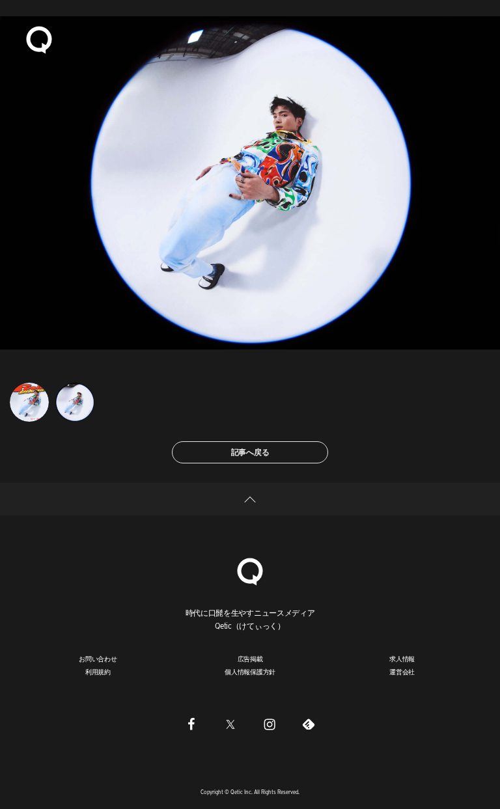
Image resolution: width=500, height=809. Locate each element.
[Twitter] (230, 724)
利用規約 (98, 672)
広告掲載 (250, 659)
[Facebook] (191, 724)
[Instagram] (269, 724)
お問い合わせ (98, 659)
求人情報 (402, 659)
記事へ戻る (250, 452)
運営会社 (402, 672)
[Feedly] (308, 724)
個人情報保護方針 (250, 672)
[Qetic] (39, 39)
